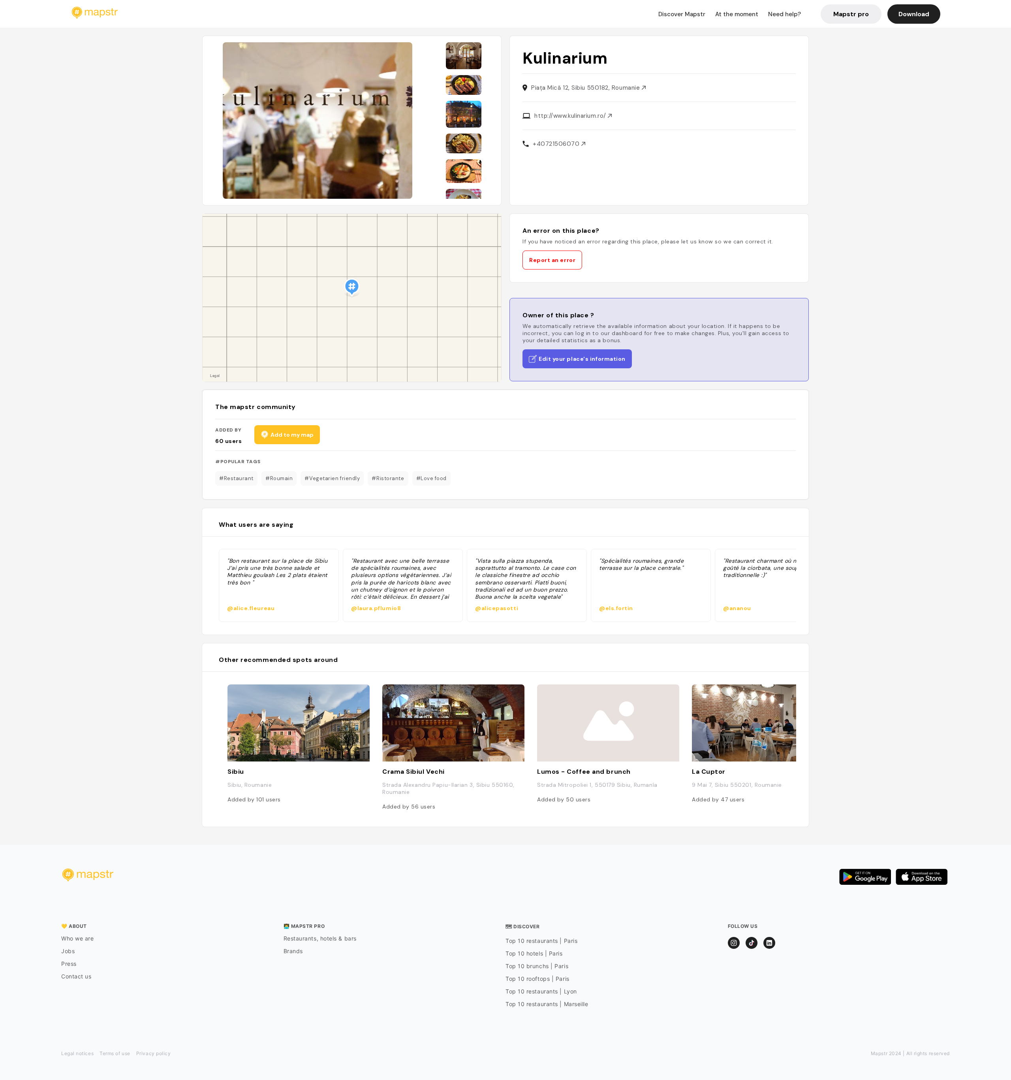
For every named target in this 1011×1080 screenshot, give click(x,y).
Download (913, 14)
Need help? (784, 14)
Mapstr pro (851, 14)
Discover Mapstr (681, 14)
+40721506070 (557, 144)
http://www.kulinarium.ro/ (571, 116)
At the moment (736, 14)
